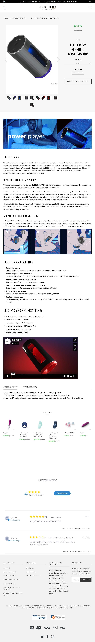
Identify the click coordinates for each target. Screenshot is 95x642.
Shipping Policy (10, 572)
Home (5, 18)
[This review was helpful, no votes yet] (83, 528)
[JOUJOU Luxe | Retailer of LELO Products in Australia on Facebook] (47, 637)
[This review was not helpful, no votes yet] (88, 528)
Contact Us (31, 572)
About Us (30, 568)
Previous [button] (7, 59)
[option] (32, 59)
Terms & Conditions (11, 579)
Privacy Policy (9, 583)
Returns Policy (9, 576)
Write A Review (62, 493)
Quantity (78, 69)
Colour (78, 60)
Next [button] (57, 59)
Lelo (78, 40)
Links (71, 608)
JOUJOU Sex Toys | (61, 608)
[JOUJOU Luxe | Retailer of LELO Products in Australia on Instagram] (52, 637)
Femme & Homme (19, 18)
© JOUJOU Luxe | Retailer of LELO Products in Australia (29, 606)
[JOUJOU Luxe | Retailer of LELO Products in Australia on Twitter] (42, 637)
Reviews (6, 568)
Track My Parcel (33, 576)
